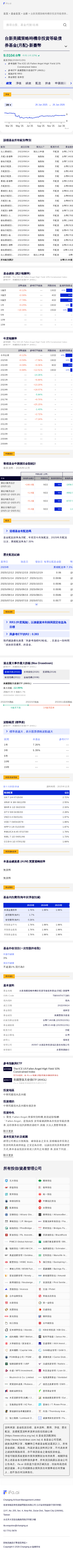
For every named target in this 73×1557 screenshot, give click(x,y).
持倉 (48, 83)
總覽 (9, 83)
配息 (38, 83)
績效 (28, 83)
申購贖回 (60, 83)
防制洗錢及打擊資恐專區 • (15, 1543)
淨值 (19, 83)
